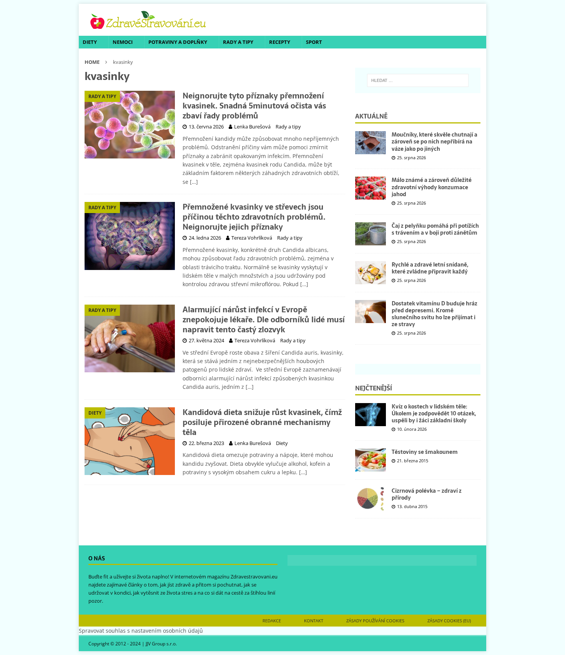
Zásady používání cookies (375, 620)
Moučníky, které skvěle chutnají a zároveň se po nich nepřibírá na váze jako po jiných (434, 141)
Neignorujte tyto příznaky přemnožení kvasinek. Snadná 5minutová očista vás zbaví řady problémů (254, 106)
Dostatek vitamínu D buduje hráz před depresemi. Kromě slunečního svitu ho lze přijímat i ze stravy (434, 314)
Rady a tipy (238, 41)
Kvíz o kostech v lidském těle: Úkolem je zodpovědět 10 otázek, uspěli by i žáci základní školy (434, 413)
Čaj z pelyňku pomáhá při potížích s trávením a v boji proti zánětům (435, 229)
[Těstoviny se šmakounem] (370, 460)
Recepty (279, 41)
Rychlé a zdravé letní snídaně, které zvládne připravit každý (430, 268)
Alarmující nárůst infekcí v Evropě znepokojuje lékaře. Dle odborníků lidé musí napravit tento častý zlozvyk (264, 319)
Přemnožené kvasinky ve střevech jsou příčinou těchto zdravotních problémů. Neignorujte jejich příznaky (254, 217)
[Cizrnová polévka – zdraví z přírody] (370, 498)
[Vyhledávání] (417, 80)
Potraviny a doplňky (177, 41)
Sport (314, 41)
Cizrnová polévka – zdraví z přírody (427, 494)
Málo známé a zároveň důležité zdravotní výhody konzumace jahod (432, 187)
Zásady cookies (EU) (449, 620)
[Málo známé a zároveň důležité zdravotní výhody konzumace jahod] (370, 188)
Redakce (272, 620)
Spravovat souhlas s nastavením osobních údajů (141, 630)
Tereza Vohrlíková (251, 237)
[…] (194, 181)
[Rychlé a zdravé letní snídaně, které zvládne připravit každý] (370, 272)
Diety (90, 41)
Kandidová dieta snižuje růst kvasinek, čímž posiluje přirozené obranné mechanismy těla (262, 422)
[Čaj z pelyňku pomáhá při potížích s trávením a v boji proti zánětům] (370, 233)
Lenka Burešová (252, 126)
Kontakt (313, 620)
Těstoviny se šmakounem (425, 452)
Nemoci (123, 41)
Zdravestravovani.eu (254, 576)
